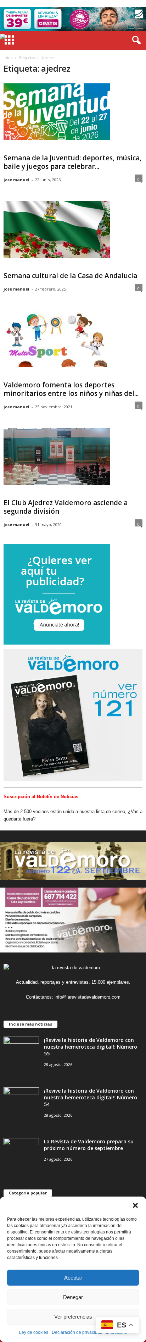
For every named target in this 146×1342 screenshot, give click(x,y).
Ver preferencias (73, 1317)
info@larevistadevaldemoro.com (87, 997)
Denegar (73, 1297)
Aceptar (73, 1278)
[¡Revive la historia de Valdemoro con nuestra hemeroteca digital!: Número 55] (21, 1049)
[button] (135, 1205)
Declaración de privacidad (77, 1332)
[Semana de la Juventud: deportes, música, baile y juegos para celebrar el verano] (57, 111)
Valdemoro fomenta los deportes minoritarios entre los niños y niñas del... (71, 389)
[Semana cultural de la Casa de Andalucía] (57, 229)
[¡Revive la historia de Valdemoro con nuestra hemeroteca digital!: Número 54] (21, 1100)
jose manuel (16, 179)
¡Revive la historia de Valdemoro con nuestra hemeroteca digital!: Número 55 (90, 1047)
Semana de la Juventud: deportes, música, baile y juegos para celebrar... (72, 162)
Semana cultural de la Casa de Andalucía (70, 275)
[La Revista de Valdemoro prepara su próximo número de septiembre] (21, 1151)
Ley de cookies (33, 1332)
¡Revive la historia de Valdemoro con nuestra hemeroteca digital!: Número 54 (90, 1097)
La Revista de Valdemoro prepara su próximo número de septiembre (89, 1145)
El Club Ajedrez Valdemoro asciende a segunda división (66, 507)
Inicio (8, 57)
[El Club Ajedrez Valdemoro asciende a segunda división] (57, 456)
